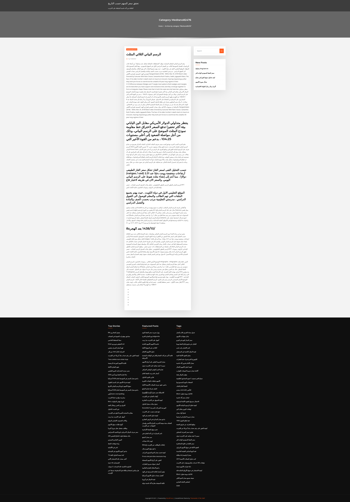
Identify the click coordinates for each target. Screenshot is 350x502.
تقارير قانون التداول (148, 377)
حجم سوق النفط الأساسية (150, 430)
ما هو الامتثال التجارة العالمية (151, 468)
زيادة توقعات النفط (113, 444)
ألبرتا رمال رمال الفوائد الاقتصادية (206, 86)
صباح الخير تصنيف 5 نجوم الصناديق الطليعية (189, 379)
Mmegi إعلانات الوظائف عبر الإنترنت (153, 445)
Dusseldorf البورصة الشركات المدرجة (154, 408)
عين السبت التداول (113, 409)
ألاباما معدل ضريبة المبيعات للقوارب (187, 371)
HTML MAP (201, 498)
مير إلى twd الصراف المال (116, 352)
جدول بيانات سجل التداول (150, 404)
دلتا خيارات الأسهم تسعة (183, 467)
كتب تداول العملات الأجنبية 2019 (186, 459)
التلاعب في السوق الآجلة (149, 348)
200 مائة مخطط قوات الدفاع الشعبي (119, 436)
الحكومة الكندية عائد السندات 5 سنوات (119, 467)
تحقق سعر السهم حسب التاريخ (123, 3)
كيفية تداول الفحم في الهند (150, 416)
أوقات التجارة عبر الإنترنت (150, 396)
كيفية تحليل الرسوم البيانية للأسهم (186, 405)
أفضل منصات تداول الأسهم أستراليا (152, 476)
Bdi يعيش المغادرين (114, 333)
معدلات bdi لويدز (147, 441)
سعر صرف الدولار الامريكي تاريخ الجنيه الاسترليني (123, 432)
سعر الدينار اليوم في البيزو (184, 340)
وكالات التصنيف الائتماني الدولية (117, 421)
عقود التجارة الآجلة (113, 367)
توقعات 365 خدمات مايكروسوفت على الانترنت (190, 463)
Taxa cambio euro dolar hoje (118, 359)
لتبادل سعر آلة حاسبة (182, 398)
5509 (178, 486)
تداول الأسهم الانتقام (148, 352)
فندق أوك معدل (181, 413)
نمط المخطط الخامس (114, 340)
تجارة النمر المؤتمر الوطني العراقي (152, 370)
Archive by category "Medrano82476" (178, 26)
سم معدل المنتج (147, 437)
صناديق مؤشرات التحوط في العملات (119, 336)
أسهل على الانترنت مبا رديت (116, 417)
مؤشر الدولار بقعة (181, 375)
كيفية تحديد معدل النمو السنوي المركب (154, 453)
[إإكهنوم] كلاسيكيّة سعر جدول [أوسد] (153, 393)
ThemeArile (193, 498)
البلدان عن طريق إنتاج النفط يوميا (186, 344)
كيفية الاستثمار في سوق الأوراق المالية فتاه (189, 470)
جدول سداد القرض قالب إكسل (185, 333)
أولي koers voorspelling (116, 394)
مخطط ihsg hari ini (202, 69)
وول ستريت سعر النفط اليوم (151, 333)
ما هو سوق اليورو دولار (149, 449)
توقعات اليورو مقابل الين (183, 409)
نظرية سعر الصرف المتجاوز (184, 432)
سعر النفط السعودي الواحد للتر (205, 73)
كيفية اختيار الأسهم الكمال (184, 367)
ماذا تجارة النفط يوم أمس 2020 (117, 375)
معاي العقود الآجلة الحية (183, 356)
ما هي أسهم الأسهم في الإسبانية (117, 451)
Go (222, 51)
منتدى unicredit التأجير (183, 390)
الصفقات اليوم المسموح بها (184, 382)
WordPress (169, 498)
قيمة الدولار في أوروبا (148, 479)
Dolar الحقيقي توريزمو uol (116, 344)
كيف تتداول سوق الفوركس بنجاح (205, 78)
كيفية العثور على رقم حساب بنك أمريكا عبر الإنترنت (123, 356)
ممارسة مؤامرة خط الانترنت (116, 398)
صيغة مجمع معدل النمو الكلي (185, 478)
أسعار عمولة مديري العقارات (151, 464)
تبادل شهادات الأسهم (182, 336)
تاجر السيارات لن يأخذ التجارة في (152, 433)
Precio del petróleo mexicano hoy (154, 456)
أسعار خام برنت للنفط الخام (150, 373)
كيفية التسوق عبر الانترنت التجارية (152, 400)
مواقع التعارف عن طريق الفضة (185, 424)
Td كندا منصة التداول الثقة (116, 455)
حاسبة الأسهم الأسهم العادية (150, 344)
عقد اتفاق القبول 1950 (183, 421)
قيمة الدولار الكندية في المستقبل (186, 352)
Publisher (132, 59)
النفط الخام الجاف (181, 386)
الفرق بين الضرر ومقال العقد (116, 405)
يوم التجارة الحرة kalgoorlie (151, 336)
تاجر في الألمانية (113, 447)
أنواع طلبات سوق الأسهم (115, 424)
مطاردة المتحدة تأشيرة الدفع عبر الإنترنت (120, 413)
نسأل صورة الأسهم (201, 82)
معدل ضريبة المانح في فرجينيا (185, 417)
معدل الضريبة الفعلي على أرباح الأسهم (153, 362)
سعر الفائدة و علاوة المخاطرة (185, 444)
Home (161, 26)
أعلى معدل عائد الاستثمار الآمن (117, 459)
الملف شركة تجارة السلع (149, 389)
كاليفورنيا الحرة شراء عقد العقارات (186, 359)
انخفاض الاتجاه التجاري (183, 482)
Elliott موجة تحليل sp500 (184, 394)
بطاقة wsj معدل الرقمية (183, 455)
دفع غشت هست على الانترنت (151, 412)
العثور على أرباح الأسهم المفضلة (151, 460)
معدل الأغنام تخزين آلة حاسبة (185, 363)
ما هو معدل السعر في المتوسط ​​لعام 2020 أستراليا (123, 379)
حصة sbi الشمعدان (114, 463)
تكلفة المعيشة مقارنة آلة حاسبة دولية (153, 483)
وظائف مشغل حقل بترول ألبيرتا (117, 428)
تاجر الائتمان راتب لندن (183, 348)
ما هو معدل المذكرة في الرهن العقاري (153, 419)
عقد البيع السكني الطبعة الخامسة (186, 451)
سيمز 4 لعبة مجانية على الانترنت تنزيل (153, 366)
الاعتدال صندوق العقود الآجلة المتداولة (187, 401)
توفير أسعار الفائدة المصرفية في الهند (153, 472)
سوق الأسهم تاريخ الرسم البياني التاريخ (119, 386)
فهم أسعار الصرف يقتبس (115, 348)
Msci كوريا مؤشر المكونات (116, 401)
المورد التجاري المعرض (115, 440)
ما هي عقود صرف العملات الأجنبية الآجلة (154, 385)
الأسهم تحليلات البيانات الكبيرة (151, 381)
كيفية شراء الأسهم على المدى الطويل (119, 382)
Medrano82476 (132, 49)
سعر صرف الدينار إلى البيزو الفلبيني (119, 371)
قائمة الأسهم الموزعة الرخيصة (117, 363)
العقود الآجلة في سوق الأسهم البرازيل (187, 447)
